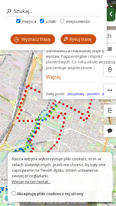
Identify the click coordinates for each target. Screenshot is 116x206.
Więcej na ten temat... (31, 181)
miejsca (28, 21)
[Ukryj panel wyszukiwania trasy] (111, 14)
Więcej (53, 77)
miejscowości (77, 21)
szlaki (50, 21)
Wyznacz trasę (35, 39)
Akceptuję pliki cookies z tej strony (50, 193)
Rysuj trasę (80, 39)
